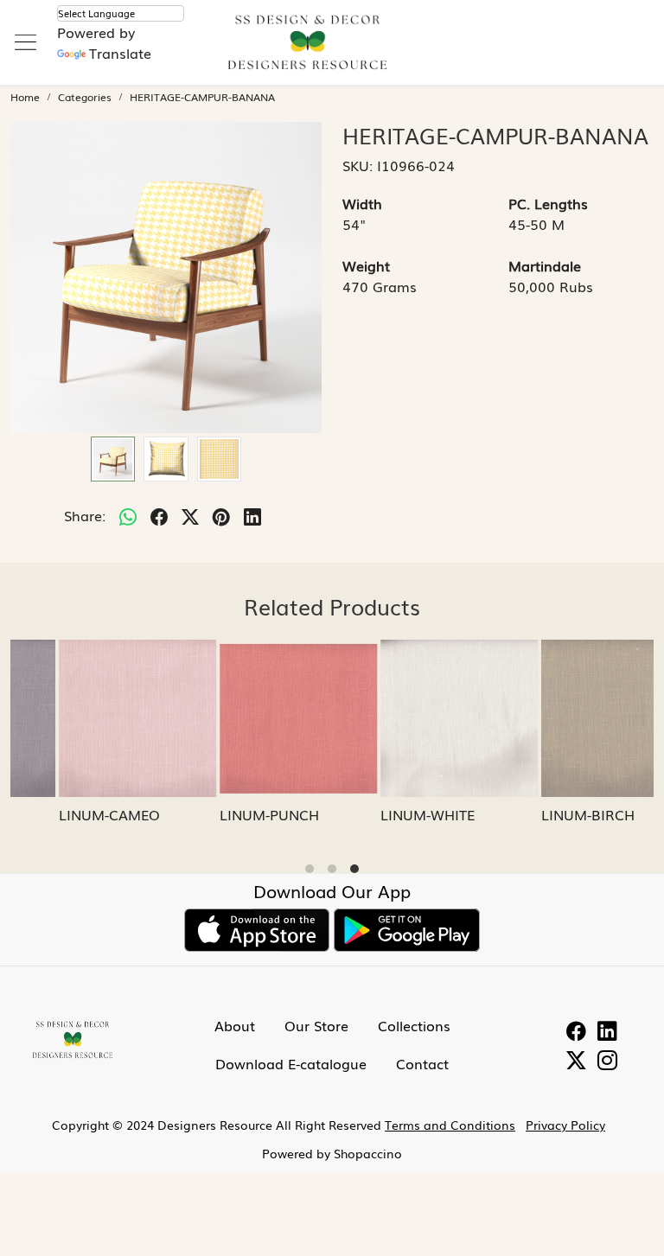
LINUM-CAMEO (62, 814)
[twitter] (190, 515)
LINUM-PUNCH (222, 814)
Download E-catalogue (291, 1063)
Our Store (316, 1025)
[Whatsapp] (128, 515)
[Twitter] (576, 1061)
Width (362, 203)
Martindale (544, 265)
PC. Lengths (548, 203)
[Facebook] (576, 1032)
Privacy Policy (565, 1124)
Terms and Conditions (450, 1124)
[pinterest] (221, 515)
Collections (414, 1025)
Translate (120, 52)
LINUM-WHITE (381, 814)
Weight (366, 265)
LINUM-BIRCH (541, 814)
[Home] (332, 52)
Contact (422, 1063)
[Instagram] (607, 1061)
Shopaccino (368, 1153)
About (234, 1025)
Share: (84, 515)
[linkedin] (252, 515)
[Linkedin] (607, 1032)
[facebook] (159, 515)
